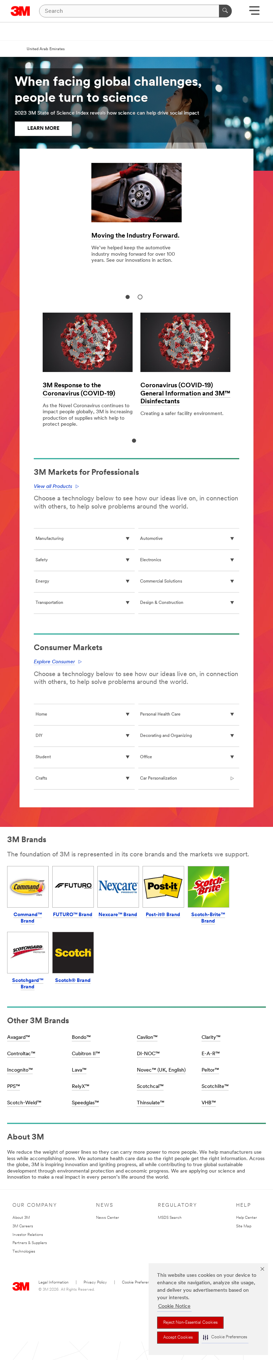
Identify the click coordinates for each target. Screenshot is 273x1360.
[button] (225, 1337)
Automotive (151, 539)
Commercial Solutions (161, 581)
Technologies (23, 1252)
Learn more (43, 128)
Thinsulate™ (150, 1103)
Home (41, 714)
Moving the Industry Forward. (135, 236)
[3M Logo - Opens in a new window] (20, 11)
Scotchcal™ (150, 1086)
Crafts (41, 778)
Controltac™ (21, 1054)
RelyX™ (80, 1086)
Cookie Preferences (139, 1283)
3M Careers (22, 1226)
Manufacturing (50, 539)
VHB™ (209, 1103)
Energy (42, 581)
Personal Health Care (160, 714)
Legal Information (53, 1283)
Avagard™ (18, 1037)
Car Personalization (158, 778)
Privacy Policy (95, 1283)
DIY (39, 736)
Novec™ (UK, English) (161, 1070)
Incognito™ (20, 1070)
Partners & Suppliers (29, 1243)
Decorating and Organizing (166, 736)
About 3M (21, 1218)
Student (43, 757)
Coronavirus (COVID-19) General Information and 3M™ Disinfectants (185, 394)
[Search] (225, 11)
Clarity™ (211, 1037)
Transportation (49, 603)
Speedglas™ (85, 1103)
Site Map (243, 1226)
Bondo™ (81, 1037)
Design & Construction (161, 603)
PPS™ (13, 1086)
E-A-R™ (211, 1054)
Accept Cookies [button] (178, 1337)
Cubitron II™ (86, 1054)
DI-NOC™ (148, 1054)
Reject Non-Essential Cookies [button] (190, 1323)
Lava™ (79, 1070)
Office (146, 757)
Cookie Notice (174, 1306)
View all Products (53, 486)
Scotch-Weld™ (24, 1103)
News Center (107, 1218)
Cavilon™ (147, 1037)
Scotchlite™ (215, 1086)
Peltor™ (210, 1070)
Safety (42, 560)
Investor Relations (27, 1235)
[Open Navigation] (254, 13)
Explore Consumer (54, 662)
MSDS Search (170, 1218)
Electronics (150, 560)
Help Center (246, 1218)
